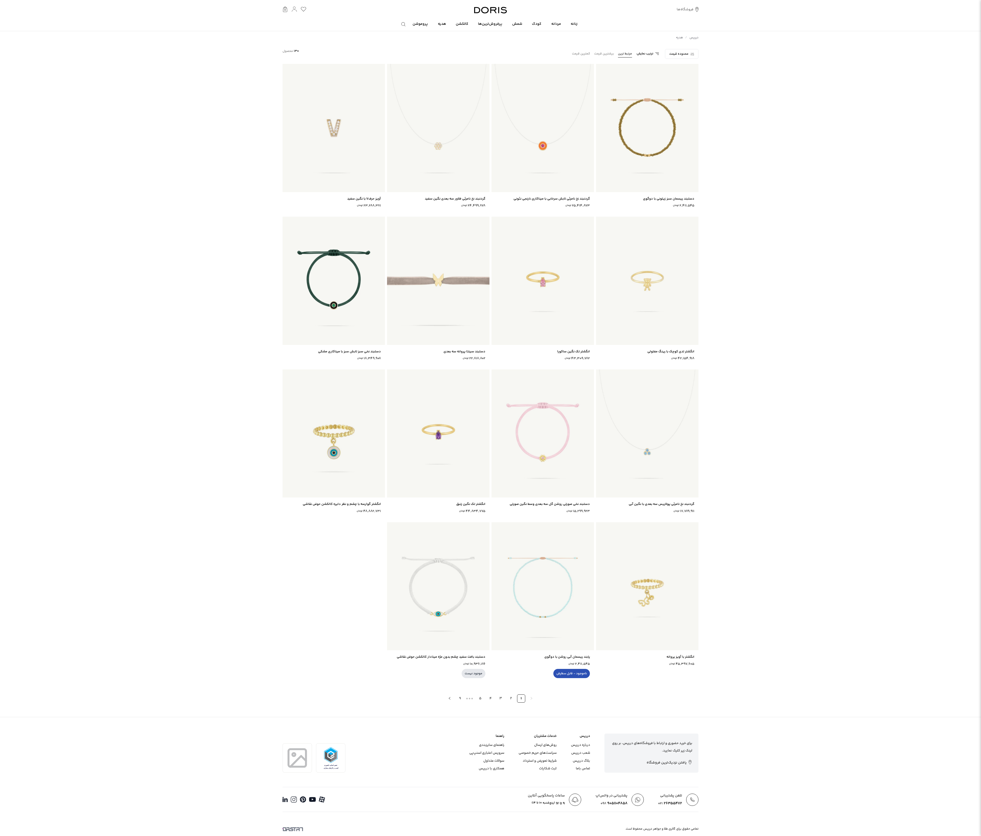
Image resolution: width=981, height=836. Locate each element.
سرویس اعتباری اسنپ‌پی (486, 753)
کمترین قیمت (581, 54)
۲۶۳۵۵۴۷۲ (670, 803)
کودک (536, 24)
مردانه (556, 24)
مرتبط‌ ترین (625, 54)
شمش (517, 24)
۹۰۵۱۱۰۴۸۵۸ (614, 803)
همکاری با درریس (491, 768)
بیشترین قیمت (604, 54)
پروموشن (420, 24)
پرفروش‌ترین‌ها (490, 24)
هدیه (442, 24)
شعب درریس (580, 753)
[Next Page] (450, 698)
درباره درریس (580, 745)
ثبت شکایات (548, 768)
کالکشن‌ (462, 24)
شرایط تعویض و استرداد (540, 760)
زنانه (574, 24)
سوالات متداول (493, 760)
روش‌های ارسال (545, 745)
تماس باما (583, 768)
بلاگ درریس (581, 760)
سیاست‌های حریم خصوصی (538, 753)
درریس (694, 37)
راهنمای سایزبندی (491, 745)
